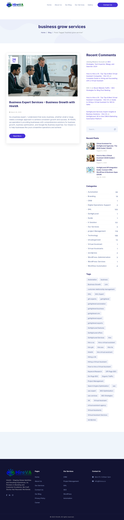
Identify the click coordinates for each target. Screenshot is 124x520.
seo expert (92, 391)
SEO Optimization (106, 391)
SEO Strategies (106, 396)
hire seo (101, 347)
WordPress (67, 494)
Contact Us (107, 5)
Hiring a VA (92, 357)
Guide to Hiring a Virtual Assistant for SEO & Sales (101, 102)
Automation (93, 192)
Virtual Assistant (95, 244)
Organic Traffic (107, 376)
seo (114, 386)
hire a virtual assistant (106, 342)
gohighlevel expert (95, 318)
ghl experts (92, 299)
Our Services (93, 227)
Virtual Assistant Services (97, 415)
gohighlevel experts (95, 323)
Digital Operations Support (99, 205)
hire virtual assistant (104, 352)
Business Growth (94, 284)
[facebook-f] (6, 495)
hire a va (91, 342)
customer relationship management (101, 289)
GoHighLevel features (96, 328)
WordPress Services (96, 262)
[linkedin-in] (9, 495)
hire (109, 338)
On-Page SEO (93, 376)
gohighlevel (104, 299)
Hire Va (110, 347)
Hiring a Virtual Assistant (97, 362)
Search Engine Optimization (98, 386)
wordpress (92, 253)
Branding (92, 196)
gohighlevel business (96, 309)
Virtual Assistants (95, 248)
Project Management (95, 381)
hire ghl (90, 347)
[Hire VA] (15, 5)
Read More (17, 136)
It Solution (92, 222)
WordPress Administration (99, 257)
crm (106, 284)
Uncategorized (94, 240)
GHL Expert (99, 294)
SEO (65, 490)
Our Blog (38, 494)
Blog (49, 32)
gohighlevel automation (97, 304)
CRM (90, 201)
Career (37, 502)
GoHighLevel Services (96, 338)
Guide (90, 218)
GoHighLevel (93, 214)
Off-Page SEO (111, 371)
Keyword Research (95, 371)
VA (89, 400)
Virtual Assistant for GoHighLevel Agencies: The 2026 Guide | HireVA (106, 146)
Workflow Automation (97, 266)
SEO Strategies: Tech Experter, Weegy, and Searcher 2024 (100, 64)
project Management (97, 231)
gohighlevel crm (94, 313)
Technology (93, 235)
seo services (92, 396)
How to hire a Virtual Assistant (99, 367)
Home (43, 32)
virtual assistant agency (97, 405)
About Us (38, 481)
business (104, 280)
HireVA (90, 352)
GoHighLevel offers (95, 333)
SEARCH (115, 128)
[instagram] (12, 495)
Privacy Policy (40, 498)
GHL (89, 209)
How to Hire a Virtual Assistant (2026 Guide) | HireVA (105, 158)
